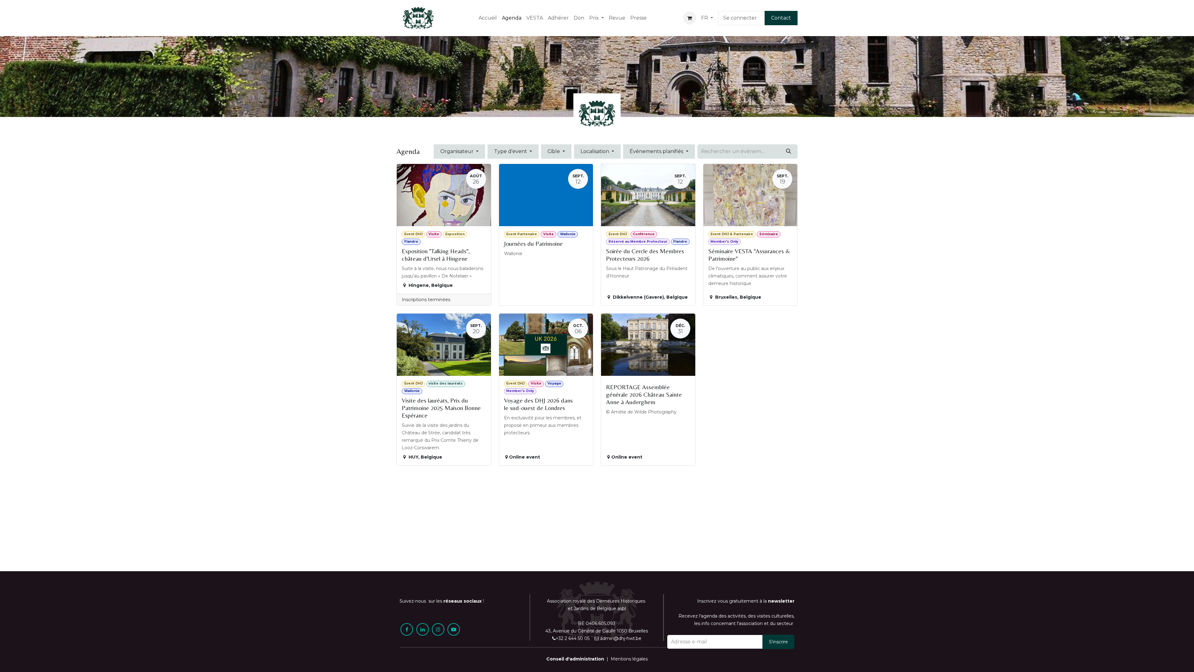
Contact (781, 18)
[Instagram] (438, 629)
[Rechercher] (789, 151)
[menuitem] (487, 18)
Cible (554, 151)
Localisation (595, 151)
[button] (778, 642)
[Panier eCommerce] (689, 18)
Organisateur (457, 151)
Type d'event (511, 151)
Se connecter (740, 18)
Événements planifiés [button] (657, 151)
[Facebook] (406, 629)
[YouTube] (453, 629)
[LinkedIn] (422, 629)
